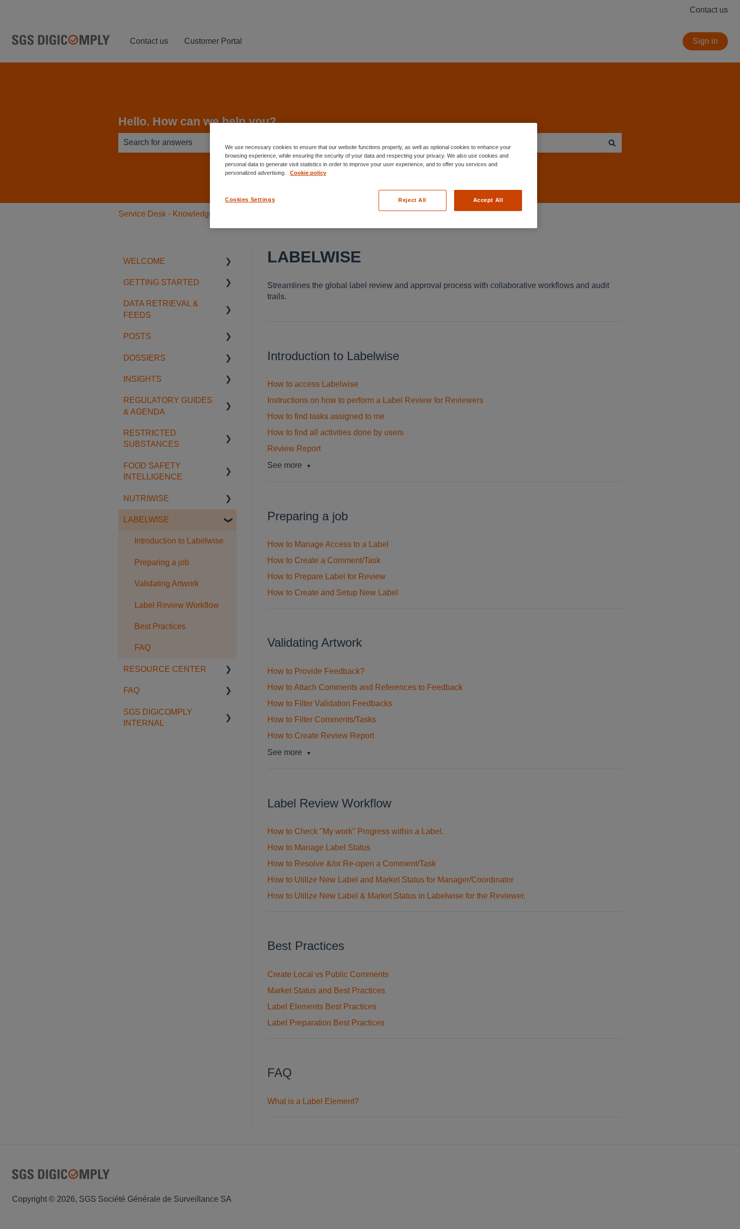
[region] (373, 175)
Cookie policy (308, 173)
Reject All (412, 200)
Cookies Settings (250, 199)
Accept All (488, 200)
